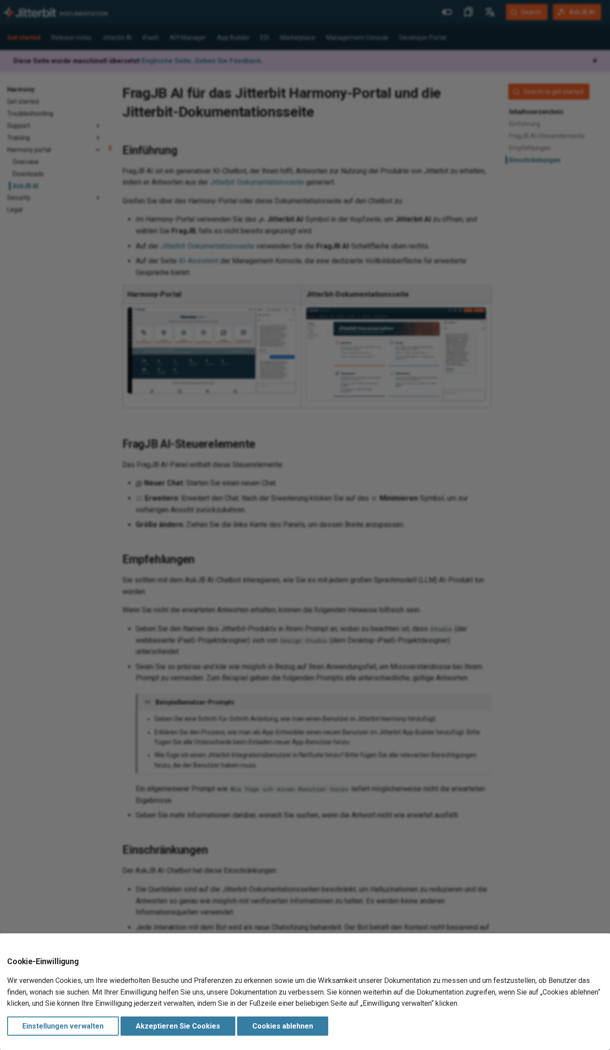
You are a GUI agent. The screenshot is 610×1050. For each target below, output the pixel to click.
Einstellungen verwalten (63, 1026)
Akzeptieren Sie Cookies (178, 1026)
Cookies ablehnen (282, 1026)
